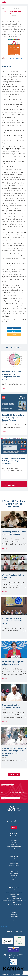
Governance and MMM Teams (14, 846)
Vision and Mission (14, 835)
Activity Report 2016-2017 (13, 58)
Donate (14, 827)
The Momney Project (14, 894)
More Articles (14, 774)
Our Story (14, 838)
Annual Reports (14, 848)
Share (14, 328)
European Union (14, 873)
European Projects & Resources (14, 898)
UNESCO (14, 877)
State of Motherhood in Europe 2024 (14, 892)
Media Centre (4, 926)
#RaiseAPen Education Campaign (14, 904)
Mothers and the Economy (14, 858)
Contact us (14, 920)
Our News (14, 889)
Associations (14, 914)
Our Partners (14, 842)
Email (15, 334)
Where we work (14, 871)
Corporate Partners (14, 916)
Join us (14, 910)
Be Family (14, 896)
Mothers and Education (14, 865)
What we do (14, 856)
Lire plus (4, 388)
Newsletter (14, 918)
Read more (4, 548)
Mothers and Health (14, 861)
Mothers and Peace (14, 863)
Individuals (14, 912)
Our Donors (14, 844)
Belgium (14, 879)
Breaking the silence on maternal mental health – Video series (14, 901)
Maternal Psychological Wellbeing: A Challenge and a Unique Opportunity (14, 460)
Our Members (14, 840)
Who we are (14, 833)
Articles (5, 8)
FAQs (14, 851)
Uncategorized (15, 8)
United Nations (14, 875)
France (14, 882)
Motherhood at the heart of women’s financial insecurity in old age (12, 620)
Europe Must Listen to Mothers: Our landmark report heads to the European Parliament (13, 417)
